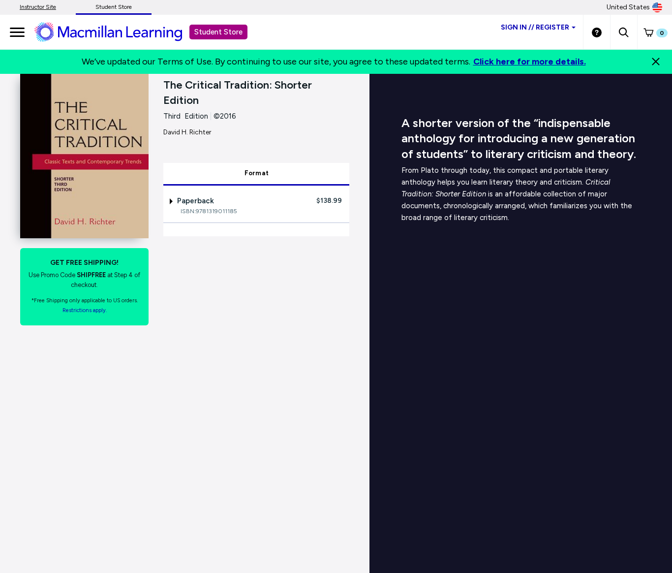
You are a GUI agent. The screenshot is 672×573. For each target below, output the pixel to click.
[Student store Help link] (597, 32)
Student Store (113, 6)
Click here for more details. (529, 61)
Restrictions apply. (84, 310)
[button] (623, 32)
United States (628, 7)
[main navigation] (17, 32)
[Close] (656, 61)
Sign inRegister (535, 27)
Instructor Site (38, 6)
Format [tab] (256, 173)
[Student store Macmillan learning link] (115, 31)
